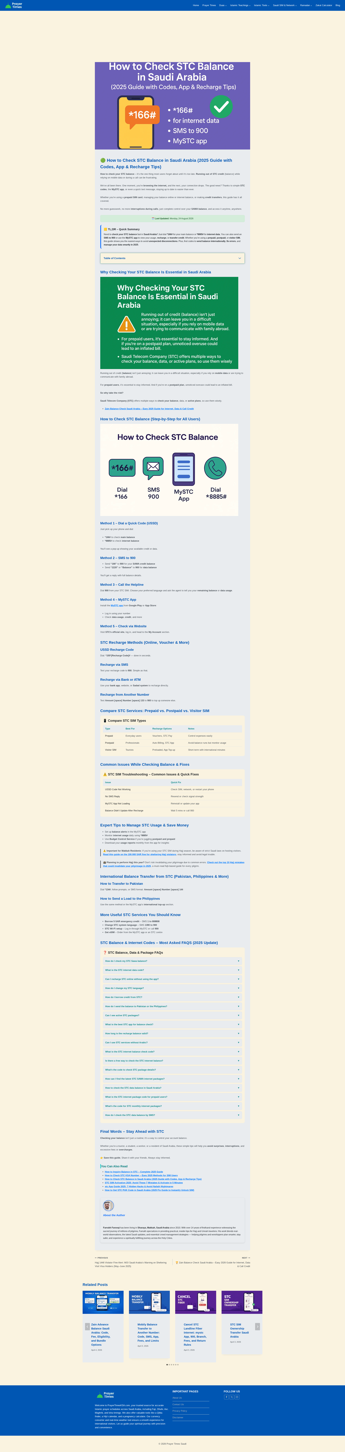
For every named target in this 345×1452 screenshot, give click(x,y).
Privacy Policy (179, 1411)
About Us (177, 1398)
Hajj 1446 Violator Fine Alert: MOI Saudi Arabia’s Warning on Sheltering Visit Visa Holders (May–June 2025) (130, 1262)
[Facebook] (226, 1397)
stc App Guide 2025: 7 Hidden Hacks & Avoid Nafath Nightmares (139, 1186)
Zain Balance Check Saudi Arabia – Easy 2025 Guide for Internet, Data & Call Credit (149, 408)
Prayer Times (209, 5)
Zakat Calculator (324, 5)
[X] (232, 1397)
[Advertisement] (172, 31)
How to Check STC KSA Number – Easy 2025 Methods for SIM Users (141, 1175)
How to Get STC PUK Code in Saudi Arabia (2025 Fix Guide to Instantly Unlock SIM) (149, 1190)
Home (196, 5)
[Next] (257, 1326)
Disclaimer (177, 1417)
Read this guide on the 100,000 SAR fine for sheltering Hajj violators (139, 854)
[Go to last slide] (87, 1326)
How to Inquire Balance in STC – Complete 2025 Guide (134, 1172)
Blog (338, 5)
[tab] (167, 1364)
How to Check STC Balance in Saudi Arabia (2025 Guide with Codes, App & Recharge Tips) (153, 1179)
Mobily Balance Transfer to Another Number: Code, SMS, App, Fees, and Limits (149, 1332)
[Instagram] (237, 1397)
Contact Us (178, 1404)
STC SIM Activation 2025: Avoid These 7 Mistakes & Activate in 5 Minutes (144, 1182)
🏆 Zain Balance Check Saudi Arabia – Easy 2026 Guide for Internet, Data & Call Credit (212, 1262)
